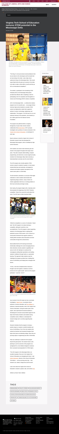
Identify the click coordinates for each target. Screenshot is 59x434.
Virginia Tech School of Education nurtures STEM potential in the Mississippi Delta (15, 10)
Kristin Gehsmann (14, 358)
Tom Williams (30, 304)
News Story (24, 391)
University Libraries (39, 417)
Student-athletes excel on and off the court (47, 130)
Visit (38, 1)
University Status (28, 417)
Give (43, 1)
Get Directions (18, 420)
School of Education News (17, 394)
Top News (13, 400)
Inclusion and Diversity (35, 388)
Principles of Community (29, 418)
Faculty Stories (23, 388)
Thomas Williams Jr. (23, 397)
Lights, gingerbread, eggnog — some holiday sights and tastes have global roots (47, 89)
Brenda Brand (21, 127)
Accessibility (38, 418)
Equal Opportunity (49, 418)
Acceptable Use (28, 421)
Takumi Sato (19, 302)
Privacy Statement (28, 420)
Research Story (33, 391)
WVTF (47, 420)
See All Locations (18, 422)
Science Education (30, 394)
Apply (34, 1)
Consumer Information (39, 420)
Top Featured (33, 397)
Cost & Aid (37, 421)
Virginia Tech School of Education (17, 132)
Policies (47, 417)
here (34, 368)
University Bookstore (49, 421)
